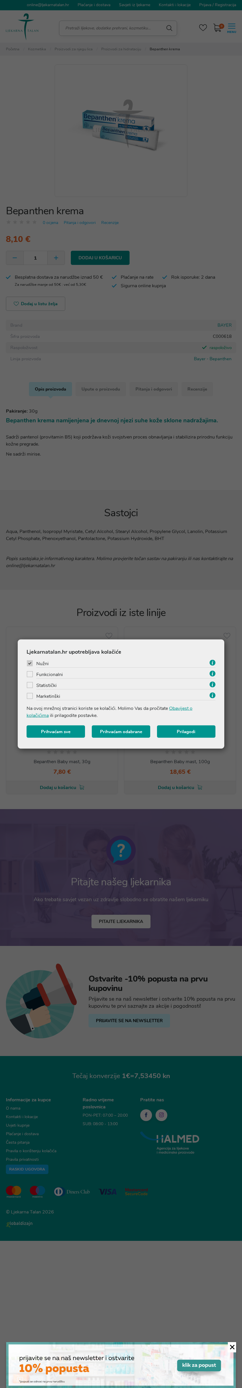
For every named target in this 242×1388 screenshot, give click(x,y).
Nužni (42, 663)
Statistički (46, 685)
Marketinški (48, 696)
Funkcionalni (49, 674)
